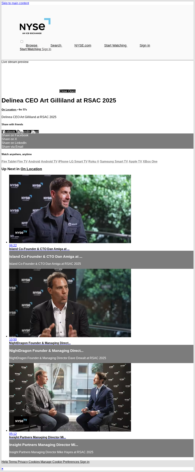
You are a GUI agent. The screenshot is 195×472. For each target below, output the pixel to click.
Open (72, 91)
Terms (13, 461)
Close (63, 91)
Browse (32, 45)
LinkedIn (25, 131)
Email (35, 131)
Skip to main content (15, 3)
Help (5, 461)
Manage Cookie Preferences (60, 461)
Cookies (35, 461)
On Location (9, 109)
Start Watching (115, 45)
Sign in (145, 45)
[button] (22, 41)
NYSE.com (82, 45)
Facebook (9, 131)
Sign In (46, 49)
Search (56, 45)
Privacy (23, 461)
